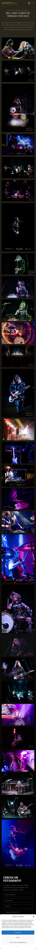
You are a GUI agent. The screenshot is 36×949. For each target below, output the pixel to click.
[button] (33, 917)
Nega (18, 937)
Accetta (18, 932)
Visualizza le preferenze (18, 942)
